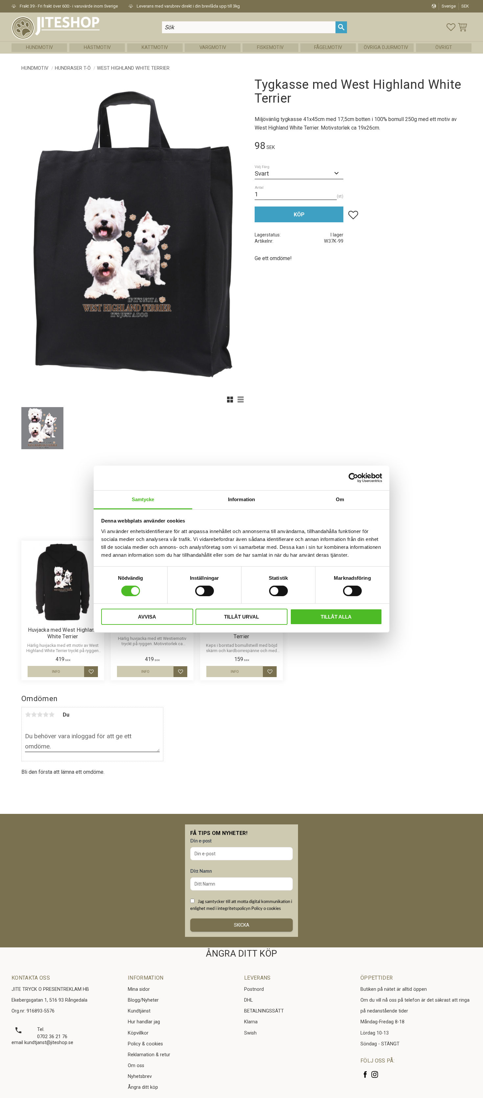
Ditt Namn (201, 871)
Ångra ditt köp (143, 1087)
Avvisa (147, 617)
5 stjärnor (52, 715)
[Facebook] (365, 1074)
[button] (451, 27)
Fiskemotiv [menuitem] (270, 47)
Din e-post (201, 841)
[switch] (204, 591)
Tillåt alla (336, 617)
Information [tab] (241, 499)
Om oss (136, 1065)
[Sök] (341, 27)
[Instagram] (375, 1074)
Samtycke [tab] (143, 499)
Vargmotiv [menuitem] (212, 47)
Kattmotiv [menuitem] (155, 47)
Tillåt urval (241, 617)
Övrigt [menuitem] (443, 47)
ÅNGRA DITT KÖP (241, 953)
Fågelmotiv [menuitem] (328, 47)
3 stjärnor (40, 715)
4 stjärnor (46, 715)
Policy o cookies (266, 909)
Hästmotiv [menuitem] (97, 47)
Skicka (241, 925)
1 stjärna (28, 715)
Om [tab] (340, 499)
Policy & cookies (145, 1044)
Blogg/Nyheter (143, 1000)
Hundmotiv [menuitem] (39, 47)
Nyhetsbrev (140, 1076)
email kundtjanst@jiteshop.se (42, 1042)
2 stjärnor (34, 715)
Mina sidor (139, 989)
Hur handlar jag (144, 1022)
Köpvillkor (138, 1033)
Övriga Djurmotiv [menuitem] (386, 47)
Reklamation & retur (149, 1055)
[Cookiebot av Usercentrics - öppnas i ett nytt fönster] (353, 478)
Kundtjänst (139, 1011)
